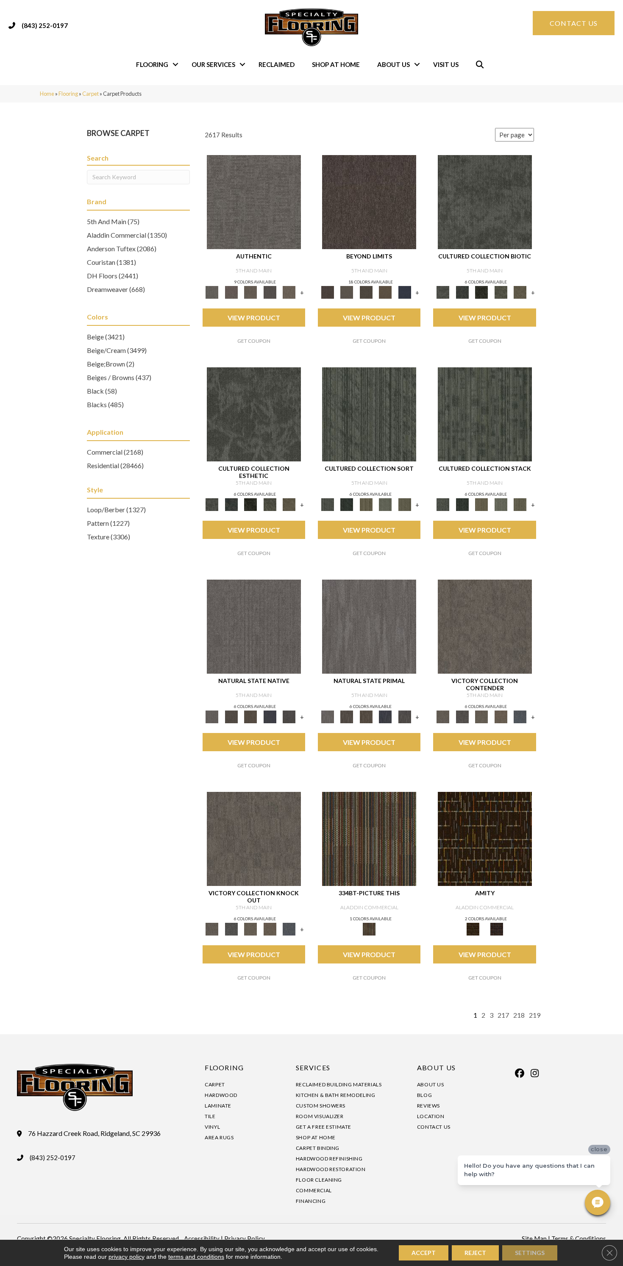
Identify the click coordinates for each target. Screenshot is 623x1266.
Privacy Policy (244, 1238)
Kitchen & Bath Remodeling (335, 1095)
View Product (254, 318)
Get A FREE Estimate (323, 1127)
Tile (210, 1116)
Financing (310, 1201)
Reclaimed (277, 64)
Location (431, 1116)
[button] (175, 64)
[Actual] (254, 201)
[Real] (289, 291)
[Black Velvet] (496, 928)
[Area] (369, 201)
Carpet (90, 93)
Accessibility (202, 1238)
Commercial (314, 1190)
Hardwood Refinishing (329, 1158)
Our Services (213, 64)
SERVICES (313, 1067)
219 (534, 1015)
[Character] (462, 291)
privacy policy (126, 1256)
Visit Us (446, 64)
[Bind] (369, 414)
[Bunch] (346, 503)
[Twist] (404, 503)
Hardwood (221, 1095)
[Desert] (346, 291)
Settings (530, 1252)
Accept (424, 1252)
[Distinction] (520, 291)
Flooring (152, 64)
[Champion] (462, 716)
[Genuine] (250, 291)
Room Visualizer (320, 1116)
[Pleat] (385, 503)
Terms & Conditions (578, 1238)
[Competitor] (481, 716)
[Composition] (500, 291)
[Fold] (366, 503)
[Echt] (231, 291)
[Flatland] (404, 291)
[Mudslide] (369, 838)
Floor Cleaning (319, 1180)
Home (47, 93)
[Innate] (269, 716)
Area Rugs (219, 1137)
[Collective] (481, 291)
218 (519, 1015)
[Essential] (231, 716)
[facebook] (520, 1073)
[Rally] (500, 716)
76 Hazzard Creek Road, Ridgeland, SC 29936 (94, 1133)
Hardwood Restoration (331, 1169)
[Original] (289, 716)
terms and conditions (196, 1256)
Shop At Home (336, 64)
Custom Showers (320, 1105)
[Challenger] (485, 626)
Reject (475, 1252)
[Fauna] (385, 291)
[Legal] (269, 291)
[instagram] (535, 1073)
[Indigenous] (250, 716)
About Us (393, 64)
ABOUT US (436, 1067)
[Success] (520, 716)
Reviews (428, 1105)
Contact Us (434, 1127)
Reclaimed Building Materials (339, 1084)
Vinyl (212, 1127)
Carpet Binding (317, 1148)
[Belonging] (254, 626)
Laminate (218, 1105)
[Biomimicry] (485, 201)
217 (503, 1015)
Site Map (534, 1238)
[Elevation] (366, 291)
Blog (424, 1095)
